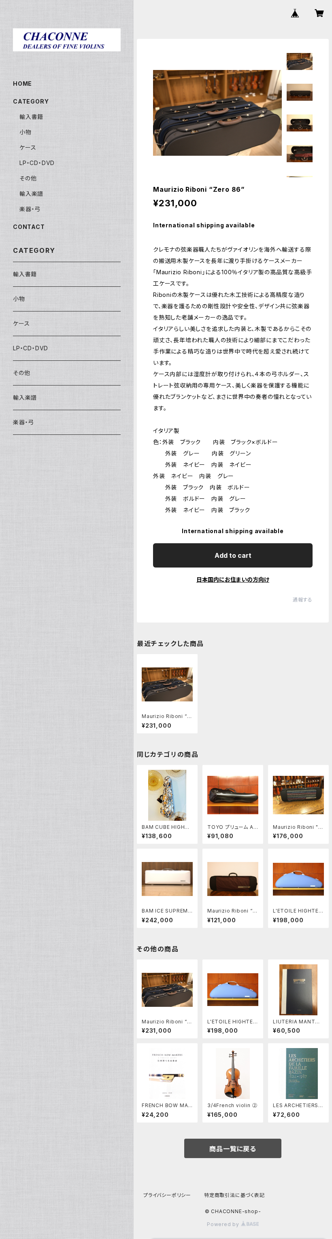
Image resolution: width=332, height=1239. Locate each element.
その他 (27, 178)
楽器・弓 (29, 208)
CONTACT (29, 226)
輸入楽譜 (31, 193)
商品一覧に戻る (232, 1149)
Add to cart (233, 555)
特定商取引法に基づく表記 (234, 1195)
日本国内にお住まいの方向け (232, 579)
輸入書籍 (31, 116)
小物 (25, 132)
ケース (27, 147)
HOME (22, 83)
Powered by (224, 1224)
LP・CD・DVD (37, 162)
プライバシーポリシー (167, 1195)
